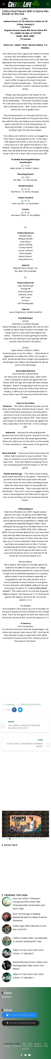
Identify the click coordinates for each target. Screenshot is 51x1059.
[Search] (47, 4)
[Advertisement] (25, 673)
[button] (14, 709)
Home (24, 1044)
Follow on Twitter (21, 1015)
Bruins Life (38, 1046)
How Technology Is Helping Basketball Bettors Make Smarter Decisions (30, 917)
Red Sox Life (16, 1046)
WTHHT (30, 1044)
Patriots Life (27, 1046)
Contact (38, 1044)
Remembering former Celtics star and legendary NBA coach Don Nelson (30, 965)
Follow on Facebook (22, 1023)
